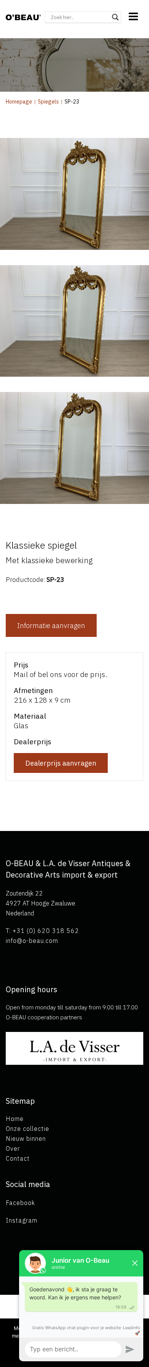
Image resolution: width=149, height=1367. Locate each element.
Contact (18, 1158)
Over (13, 1148)
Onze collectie (27, 1128)
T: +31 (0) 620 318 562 (42, 931)
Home (15, 1118)
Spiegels (48, 101)
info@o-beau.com (32, 940)
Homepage (19, 101)
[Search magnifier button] (115, 17)
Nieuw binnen (26, 1138)
